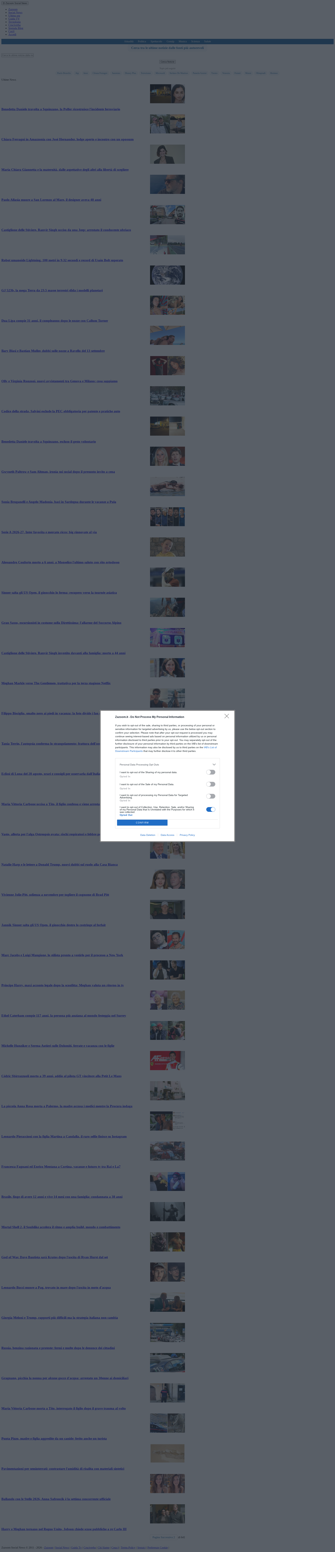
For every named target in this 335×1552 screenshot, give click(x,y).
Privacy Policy (187, 835)
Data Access (167, 835)
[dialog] (167, 776)
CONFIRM (142, 822)
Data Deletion (147, 835)
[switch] (210, 772)
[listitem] (167, 764)
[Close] (228, 717)
